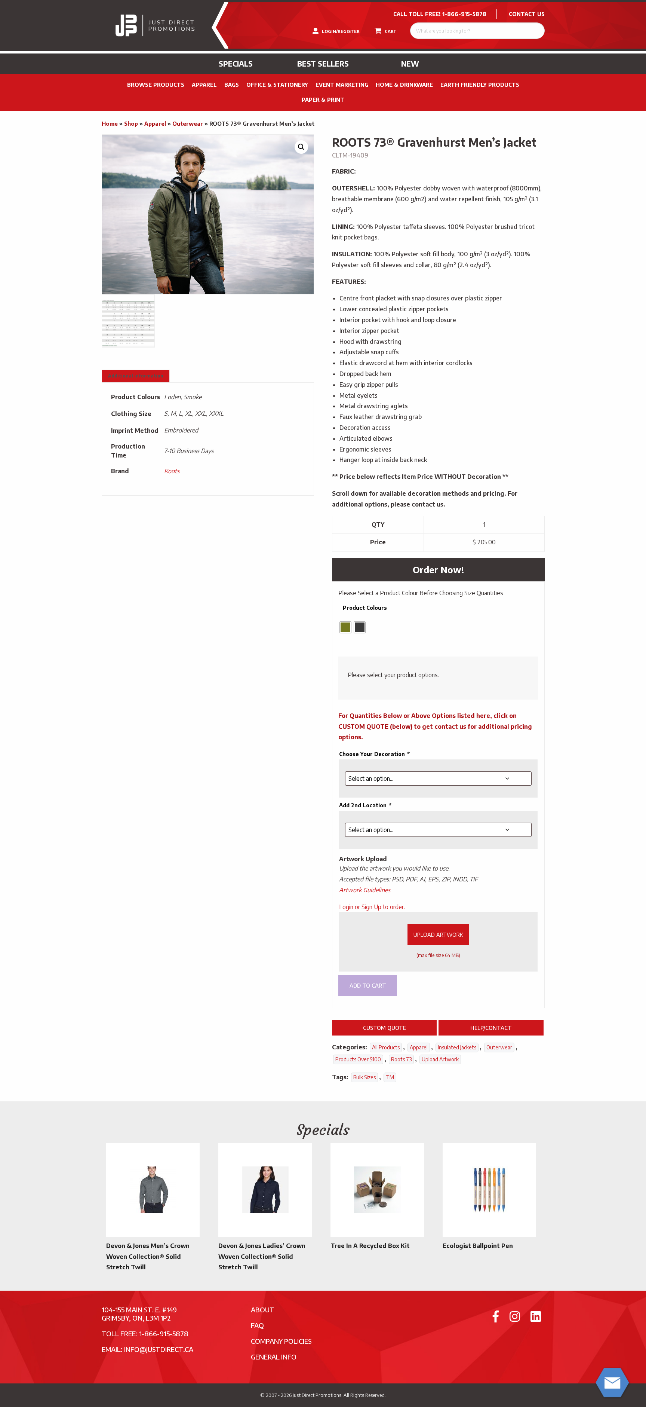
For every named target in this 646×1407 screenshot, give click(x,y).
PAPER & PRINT (323, 100)
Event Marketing (342, 85)
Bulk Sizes (364, 1077)
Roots (171, 471)
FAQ (257, 1325)
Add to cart (368, 985)
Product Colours (365, 608)
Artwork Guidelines (364, 890)
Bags (231, 85)
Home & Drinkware (404, 85)
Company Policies (281, 1341)
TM (390, 1077)
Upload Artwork (438, 934)
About (262, 1309)
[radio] (345, 627)
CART (390, 31)
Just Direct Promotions (317, 1395)
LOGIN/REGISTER (340, 31)
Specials (236, 63)
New (410, 63)
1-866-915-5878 (464, 14)
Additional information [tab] (135, 376)
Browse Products (155, 85)
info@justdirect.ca (158, 1349)
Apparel (204, 85)
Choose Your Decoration (374, 754)
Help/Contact (491, 1027)
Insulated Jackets (457, 1047)
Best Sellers (323, 63)
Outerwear (187, 123)
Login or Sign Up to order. (372, 907)
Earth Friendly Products (479, 85)
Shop (131, 123)
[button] (301, 147)
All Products (386, 1047)
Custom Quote (384, 1027)
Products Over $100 (358, 1059)
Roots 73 (401, 1059)
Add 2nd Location (365, 805)
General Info (273, 1356)
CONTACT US (527, 14)
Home (110, 123)
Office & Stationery (277, 85)
